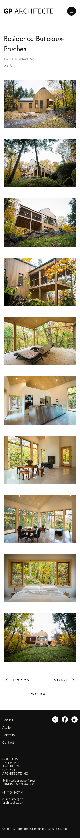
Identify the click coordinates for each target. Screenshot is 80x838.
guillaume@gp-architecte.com (13, 800)
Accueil (7, 720)
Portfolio (8, 735)
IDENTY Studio (57, 828)
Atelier (7, 727)
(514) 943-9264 (12, 792)
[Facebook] (65, 719)
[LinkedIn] (74, 719)
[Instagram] (55, 719)
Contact (8, 742)
